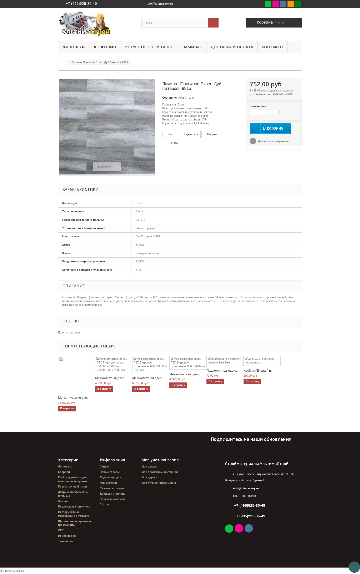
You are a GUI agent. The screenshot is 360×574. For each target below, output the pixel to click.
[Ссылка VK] (249, 528)
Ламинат (192, 46)
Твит (170, 134)
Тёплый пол (66, 541)
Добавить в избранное (273, 141)
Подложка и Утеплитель (74, 506)
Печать (173, 142)
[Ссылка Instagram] (239, 528)
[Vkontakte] (283, 3)
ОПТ (61, 530)
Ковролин (105, 46)
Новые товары (110, 472)
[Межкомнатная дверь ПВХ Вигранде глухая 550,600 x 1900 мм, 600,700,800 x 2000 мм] (113, 364)
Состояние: (170, 97)
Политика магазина (112, 499)
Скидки (105, 466)
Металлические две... (73, 397)
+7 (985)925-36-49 (249, 516)
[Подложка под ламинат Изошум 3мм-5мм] (225, 361)
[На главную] (62, 62)
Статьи (104, 504)
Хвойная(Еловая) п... (258, 370)
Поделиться (190, 134)
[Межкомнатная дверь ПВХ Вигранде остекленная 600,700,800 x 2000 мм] (150, 364)
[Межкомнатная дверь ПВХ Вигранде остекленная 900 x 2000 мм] (187, 363)
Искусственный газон (149, 46)
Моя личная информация (158, 482)
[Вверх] (354, 567)
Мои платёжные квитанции (159, 472)
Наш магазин (108, 482)
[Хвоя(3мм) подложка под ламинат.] (262, 361)
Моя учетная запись (161, 459)
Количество (258, 106)
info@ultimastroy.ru (246, 488)
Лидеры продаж (110, 477)
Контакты (272, 46)
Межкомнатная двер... (111, 378)
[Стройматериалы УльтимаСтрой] (96, 23)
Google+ (211, 134)
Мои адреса (149, 477)
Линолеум (73, 46)
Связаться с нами (112, 488)
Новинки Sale (67, 535)
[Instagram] (275, 3)
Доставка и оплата (232, 46)
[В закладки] (290, 3)
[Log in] (298, 3)
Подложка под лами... (222, 370)
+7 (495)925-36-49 (81, 3)
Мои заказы (149, 466)
